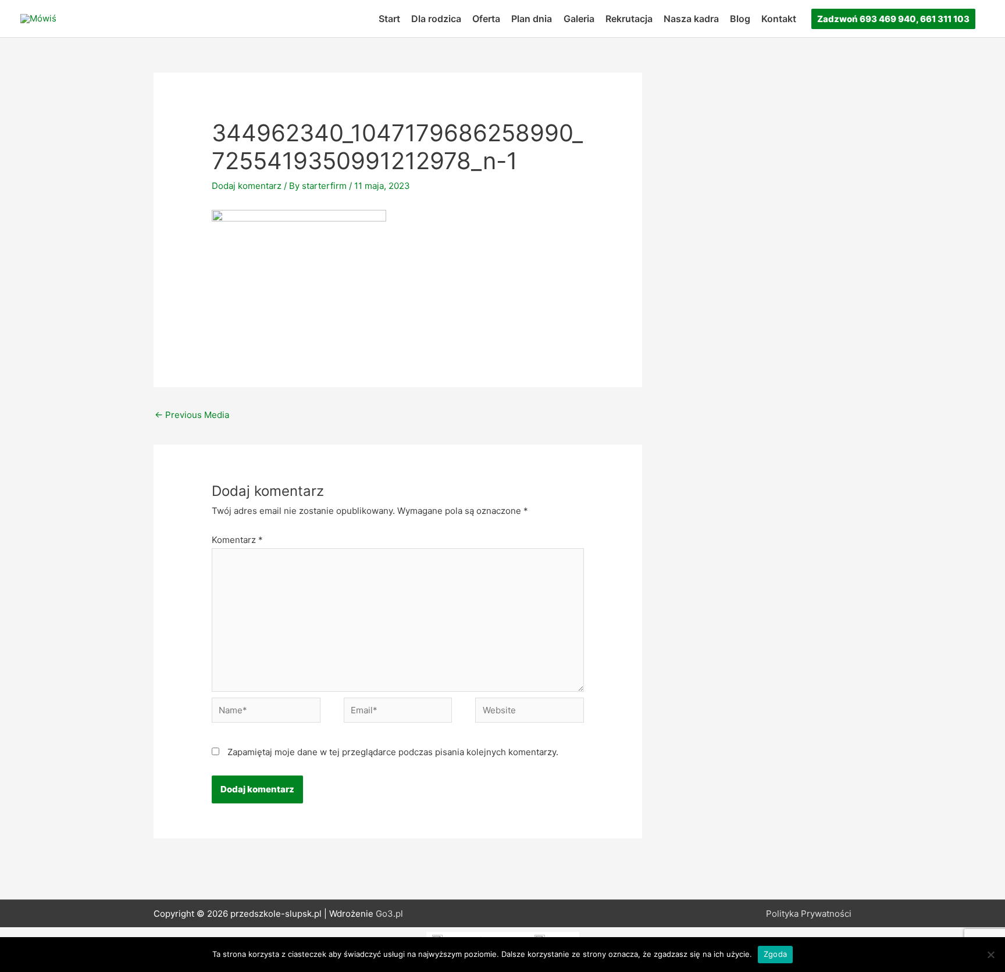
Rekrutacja (629, 18)
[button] (893, 19)
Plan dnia (531, 18)
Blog (740, 18)
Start (389, 18)
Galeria (579, 18)
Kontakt (778, 18)
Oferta (486, 18)
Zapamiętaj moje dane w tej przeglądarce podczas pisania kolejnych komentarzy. (392, 751)
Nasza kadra (691, 18)
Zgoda (775, 954)
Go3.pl (389, 913)
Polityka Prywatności (808, 913)
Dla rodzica (436, 18)
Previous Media (192, 414)
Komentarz (237, 539)
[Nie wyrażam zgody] (990, 954)
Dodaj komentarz (246, 185)
